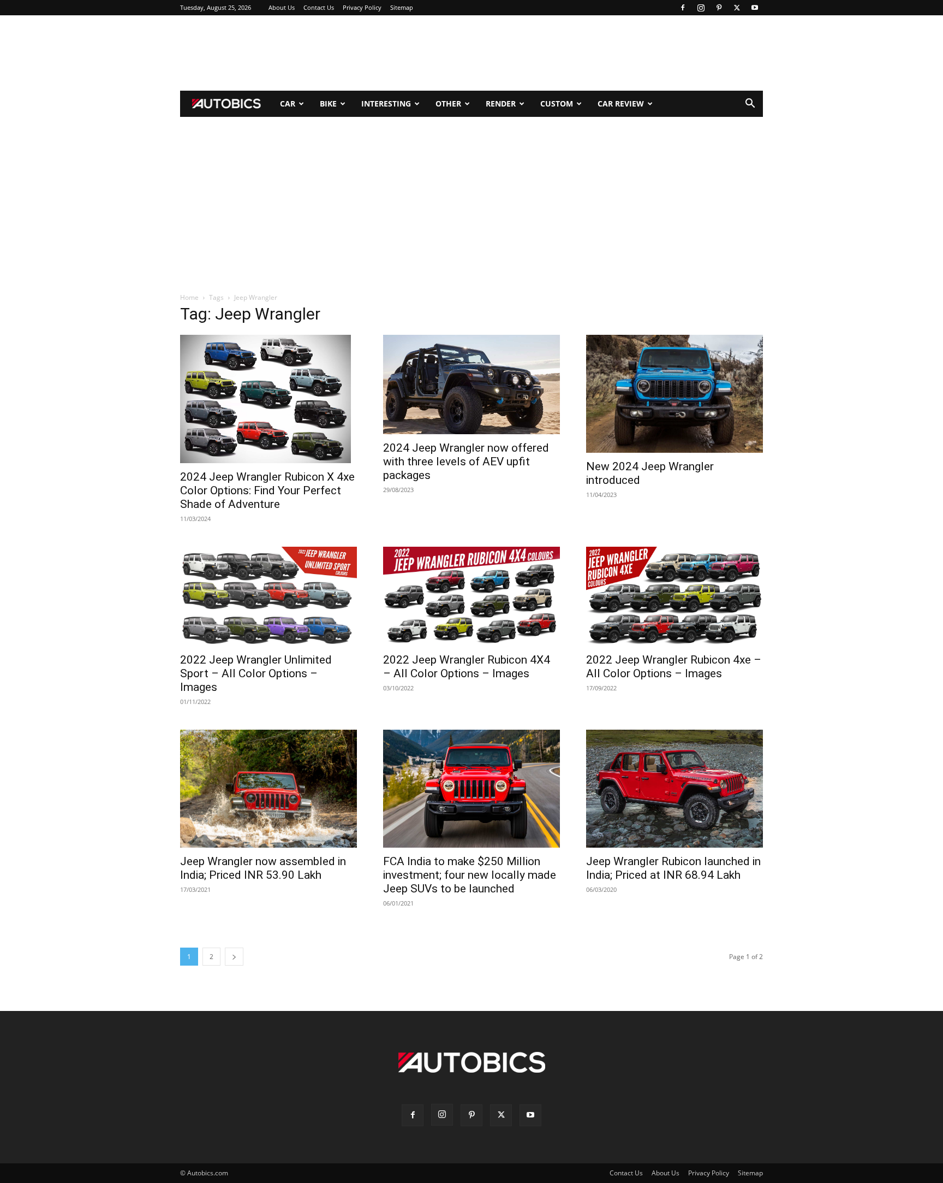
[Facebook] (683, 7)
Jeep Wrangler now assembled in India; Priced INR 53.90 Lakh (263, 868)
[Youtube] (755, 7)
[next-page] (234, 957)
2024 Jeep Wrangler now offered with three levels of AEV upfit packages (466, 461)
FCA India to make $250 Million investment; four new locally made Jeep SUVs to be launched (469, 875)
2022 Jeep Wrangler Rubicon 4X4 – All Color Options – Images (466, 666)
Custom (556, 103)
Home (189, 297)
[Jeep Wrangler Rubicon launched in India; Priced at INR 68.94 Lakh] (674, 789)
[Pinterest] (719, 7)
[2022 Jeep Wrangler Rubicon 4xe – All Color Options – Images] (674, 596)
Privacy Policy (362, 7)
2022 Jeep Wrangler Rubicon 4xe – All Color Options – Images (673, 666)
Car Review (621, 103)
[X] (737, 7)
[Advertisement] (471, 53)
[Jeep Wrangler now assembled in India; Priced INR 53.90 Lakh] (268, 789)
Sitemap (401, 7)
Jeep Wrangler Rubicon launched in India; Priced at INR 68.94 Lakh (673, 868)
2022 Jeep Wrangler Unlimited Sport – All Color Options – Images (256, 673)
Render (501, 103)
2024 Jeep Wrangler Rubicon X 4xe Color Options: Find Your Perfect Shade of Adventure (267, 490)
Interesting (386, 103)
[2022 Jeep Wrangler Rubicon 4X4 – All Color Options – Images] (471, 596)
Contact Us (318, 7)
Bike (328, 103)
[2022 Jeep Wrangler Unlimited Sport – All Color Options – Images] (268, 596)
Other (448, 103)
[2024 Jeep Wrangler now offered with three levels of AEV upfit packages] (471, 384)
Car (287, 103)
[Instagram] (701, 7)
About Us (281, 7)
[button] (750, 104)
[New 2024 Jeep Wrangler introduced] (674, 394)
